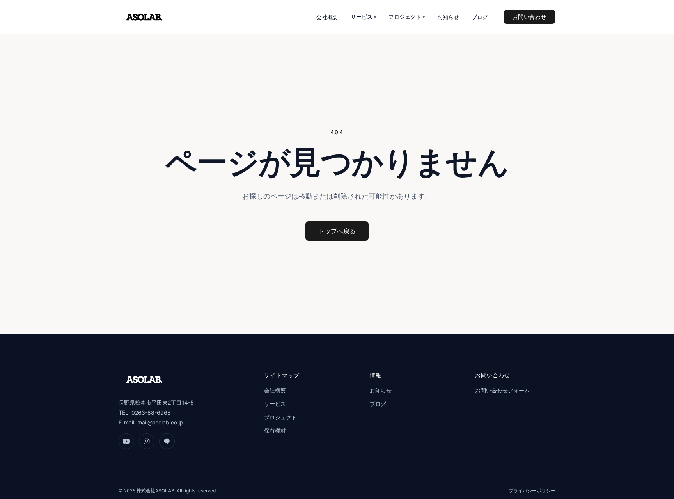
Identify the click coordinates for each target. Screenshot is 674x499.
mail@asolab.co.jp (160, 422)
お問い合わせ (529, 16)
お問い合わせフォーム (502, 390)
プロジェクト (406, 16)
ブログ (480, 17)
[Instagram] (146, 441)
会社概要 (327, 17)
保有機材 (275, 430)
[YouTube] (126, 441)
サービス (363, 16)
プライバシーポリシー (532, 491)
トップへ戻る (337, 231)
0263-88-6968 (151, 412)
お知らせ (448, 17)
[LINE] (167, 441)
